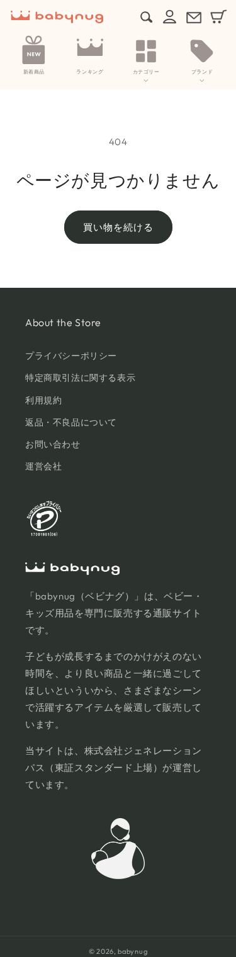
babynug (132, 951)
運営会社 (43, 466)
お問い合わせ (53, 444)
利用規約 (43, 400)
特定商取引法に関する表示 (80, 377)
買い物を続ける (118, 227)
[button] (146, 57)
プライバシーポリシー (71, 355)
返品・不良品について (71, 422)
